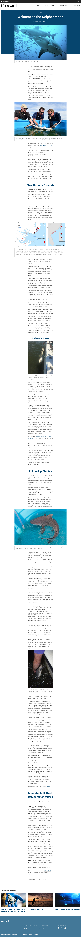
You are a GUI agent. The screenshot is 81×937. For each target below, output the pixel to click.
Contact (43, 928)
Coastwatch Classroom (49, 5)
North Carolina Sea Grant (30, 925)
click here (49, 786)
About (38, 5)
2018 (35, 879)
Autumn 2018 (47, 871)
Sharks (44, 879)
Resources (36, 934)
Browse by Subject (63, 5)
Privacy (30, 934)
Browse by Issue (76, 5)
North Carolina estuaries (46, 145)
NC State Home (5, 1)
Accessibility (25, 934)
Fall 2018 (39, 879)
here (29, 874)
